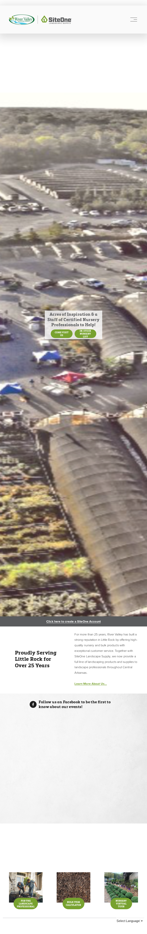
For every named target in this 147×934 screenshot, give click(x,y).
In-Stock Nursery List (85, 333)
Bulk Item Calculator (73, 903)
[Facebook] (33, 704)
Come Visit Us (62, 334)
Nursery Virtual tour (121, 903)
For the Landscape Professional (26, 903)
